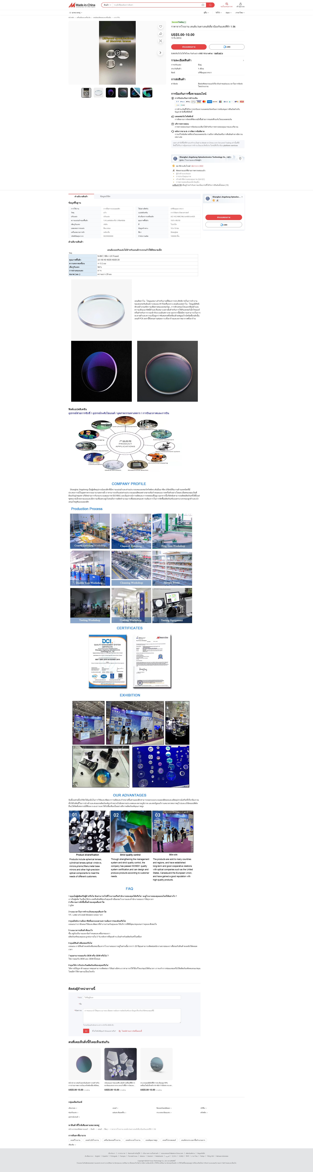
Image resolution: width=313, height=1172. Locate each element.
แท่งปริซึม (117, 17)
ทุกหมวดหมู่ (76, 12)
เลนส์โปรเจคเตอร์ (169, 1140)
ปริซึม (203, 1108)
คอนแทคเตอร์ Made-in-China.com (172, 1153)
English (97, 1156)
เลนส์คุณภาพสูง (151, 1140)
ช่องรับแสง (72, 1112)
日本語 (181, 1156)
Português (113, 1156)
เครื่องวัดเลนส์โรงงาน (112, 1140)
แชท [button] (228, 47)
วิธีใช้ (218, 12)
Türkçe (202, 1156)
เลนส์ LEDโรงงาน (92, 1140)
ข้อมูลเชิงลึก (201, 1153)
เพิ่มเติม (71, 1144)
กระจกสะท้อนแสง (163, 1112)
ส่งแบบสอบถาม (189, 47)
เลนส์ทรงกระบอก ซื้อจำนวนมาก (193, 1140)
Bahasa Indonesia (222, 1156)
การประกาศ (121, 1153)
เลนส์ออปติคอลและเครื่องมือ (102, 17)
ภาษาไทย (194, 1156)
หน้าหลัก (71, 17)
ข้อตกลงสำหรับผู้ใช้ (134, 1153)
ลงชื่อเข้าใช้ (177, 185)
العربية (168, 1156)
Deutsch (150, 1156)
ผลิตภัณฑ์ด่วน (190, 1153)
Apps (228, 12)
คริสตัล (203, 1112)
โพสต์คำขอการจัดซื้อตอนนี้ (130, 1031)
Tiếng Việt (210, 1156)
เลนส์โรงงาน (75, 1140)
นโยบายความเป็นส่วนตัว (151, 1153)
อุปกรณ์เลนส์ (73, 1117)
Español (105, 1156)
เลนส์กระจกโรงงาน (133, 1140)
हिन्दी (187, 1156)
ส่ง (86, 1031)
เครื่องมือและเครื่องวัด (83, 17)
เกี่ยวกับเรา (111, 1153)
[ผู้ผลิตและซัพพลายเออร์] (81, 5)
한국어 (174, 1156)
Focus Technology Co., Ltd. (158, 1161)
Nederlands (159, 1156)
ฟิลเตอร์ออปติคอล (163, 1108)
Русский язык (132, 1156)
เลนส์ (114, 1108)
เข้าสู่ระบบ (240, 6)
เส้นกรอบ (71, 1108)
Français (123, 1156)
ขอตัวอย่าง (218, 53)
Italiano (142, 1156)
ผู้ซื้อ (205, 12)
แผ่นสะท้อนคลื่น (118, 1112)
